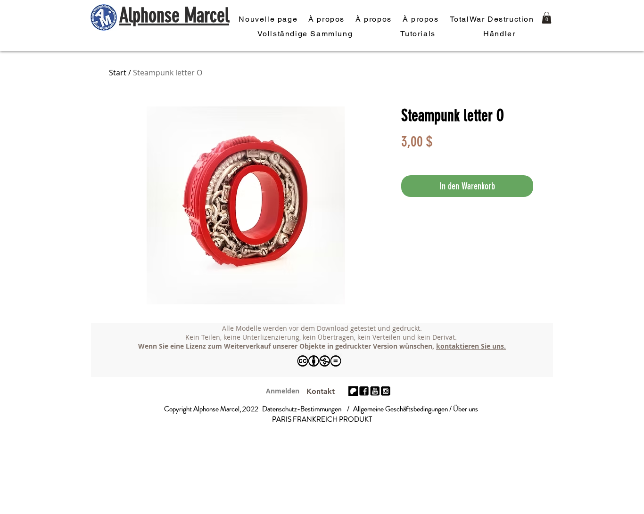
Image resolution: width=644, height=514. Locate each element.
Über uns (465, 409)
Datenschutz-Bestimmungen (301, 409)
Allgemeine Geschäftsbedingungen (400, 409)
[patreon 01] (353, 391)
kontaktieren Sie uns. (471, 346)
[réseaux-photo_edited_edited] (385, 391)
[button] (547, 18)
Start (117, 72)
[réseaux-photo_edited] (364, 391)
